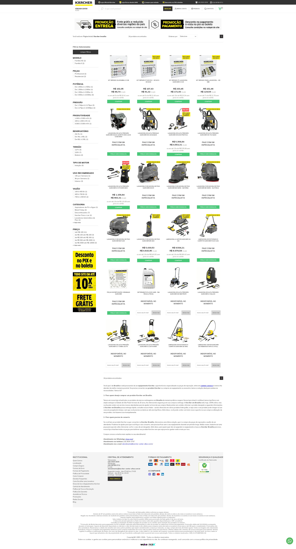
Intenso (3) (79, 181)
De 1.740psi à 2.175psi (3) (84, 105)
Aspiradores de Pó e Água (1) (86, 207)
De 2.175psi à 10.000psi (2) (85, 108)
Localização (77, 463)
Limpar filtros (85, 52)
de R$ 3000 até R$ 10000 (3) (86, 243)
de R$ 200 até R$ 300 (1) (84, 237)
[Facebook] (154, 474)
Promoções (77, 497)
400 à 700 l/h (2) (81, 194)
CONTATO (210, 8)
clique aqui (129, 439)
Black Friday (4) (81, 210)
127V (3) (78, 150)
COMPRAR (118, 101)
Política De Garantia (80, 492)
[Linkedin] (162, 474)
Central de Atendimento (81, 486)
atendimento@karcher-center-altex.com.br (137, 444)
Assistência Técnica (80, 494)
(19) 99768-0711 (217, 2)
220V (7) (78, 152)
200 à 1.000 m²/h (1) (82, 121)
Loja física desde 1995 (130, 2)
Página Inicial (88, 36)
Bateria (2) (79, 155)
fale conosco (115, 479)
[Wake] (143, 545)
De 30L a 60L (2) (81, 137)
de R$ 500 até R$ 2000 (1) (85, 240)
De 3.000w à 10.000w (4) (84, 95)
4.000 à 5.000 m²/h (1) (83, 124)
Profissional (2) (80, 74)
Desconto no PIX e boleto (174, 2)
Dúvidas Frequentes (80, 479)
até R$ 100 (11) (81, 232)
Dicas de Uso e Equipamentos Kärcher (86, 484)
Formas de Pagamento (81, 471)
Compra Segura (78, 466)
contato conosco (207, 386)
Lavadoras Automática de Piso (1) (85, 219)
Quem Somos (77, 460)
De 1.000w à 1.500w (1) (84, 87)
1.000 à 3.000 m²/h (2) (83, 118)
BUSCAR (168, 9)
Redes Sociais (78, 499)
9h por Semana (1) (82, 178)
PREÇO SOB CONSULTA (118, 154)
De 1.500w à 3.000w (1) (84, 92)
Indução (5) (79, 165)
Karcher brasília (100, 36)
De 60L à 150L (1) (81, 139)
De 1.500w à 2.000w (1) (84, 89)
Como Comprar (78, 476)
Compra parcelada (151, 2)
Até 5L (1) (78, 134)
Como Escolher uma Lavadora (83, 481)
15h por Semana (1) (82, 176)
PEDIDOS (196, 8)
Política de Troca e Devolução (83, 489)
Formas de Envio (79, 468)
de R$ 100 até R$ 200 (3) (84, 235)
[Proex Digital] (152, 545)
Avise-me (156, 313)
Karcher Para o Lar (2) (83, 215)
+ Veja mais (77, 222)
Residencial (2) (80, 76)
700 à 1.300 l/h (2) (81, 197)
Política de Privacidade (81, 473)
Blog (74, 502)
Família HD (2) (80, 61)
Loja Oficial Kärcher (108, 2)
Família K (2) (79, 63)
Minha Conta (182, 8)
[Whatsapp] (289, 540)
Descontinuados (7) (82, 213)
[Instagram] (149, 474)
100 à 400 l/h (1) (81, 192)
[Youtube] (158, 474)
